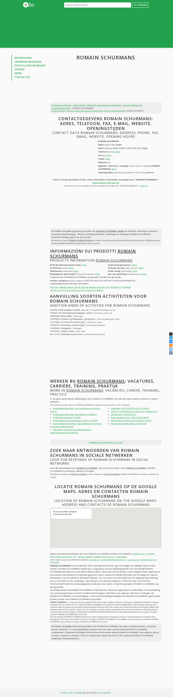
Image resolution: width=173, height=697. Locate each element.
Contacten (22, 77)
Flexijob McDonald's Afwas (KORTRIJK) (129, 423)
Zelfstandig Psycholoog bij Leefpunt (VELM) (131, 420)
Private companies (58, 111)
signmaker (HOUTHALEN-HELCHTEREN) (130, 408)
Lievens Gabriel (85, 556)
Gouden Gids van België (71, 692)
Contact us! (143, 186)
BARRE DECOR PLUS (104, 556)
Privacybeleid (104, 692)
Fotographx (121, 556)
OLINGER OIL (138, 553)
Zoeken (20, 69)
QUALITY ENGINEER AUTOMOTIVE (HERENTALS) (134, 411)
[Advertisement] (106, 27)
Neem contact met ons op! (105, 182)
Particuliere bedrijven (30, 65)
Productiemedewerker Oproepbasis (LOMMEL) (75, 414)
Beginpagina (23, 57)
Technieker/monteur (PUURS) (67, 417)
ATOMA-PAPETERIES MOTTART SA (113, 560)
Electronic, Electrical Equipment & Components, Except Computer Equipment (96, 111)
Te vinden (140, 4)
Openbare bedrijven (28, 61)
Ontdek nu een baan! (106, 442)
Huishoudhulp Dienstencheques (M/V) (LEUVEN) (75, 420)
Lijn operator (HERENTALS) (123, 414)
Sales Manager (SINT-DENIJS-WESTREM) (130, 417)
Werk (18, 73)
